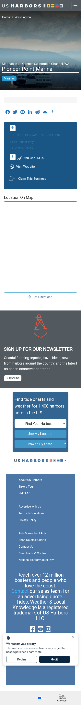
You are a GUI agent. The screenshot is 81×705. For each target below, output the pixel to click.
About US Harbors (30, 480)
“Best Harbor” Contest (33, 553)
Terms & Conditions (31, 513)
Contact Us (26, 546)
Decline (21, 659)
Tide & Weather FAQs (32, 533)
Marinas (9, 78)
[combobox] (40, 423)
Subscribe (13, 378)
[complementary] (52, 113)
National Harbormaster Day (36, 560)
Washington (23, 17)
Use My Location (40, 434)
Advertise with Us (30, 506)
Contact (20, 591)
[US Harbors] (32, 5)
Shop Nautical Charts (32, 540)
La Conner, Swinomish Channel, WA (43, 64)
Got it (54, 659)
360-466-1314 (34, 158)
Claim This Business (32, 178)
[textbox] (40, 423)
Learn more (34, 652)
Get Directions (42, 297)
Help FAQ (24, 493)
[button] (40, 698)
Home (6, 17)
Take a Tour (26, 486)
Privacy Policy (27, 520)
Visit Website (25, 166)
